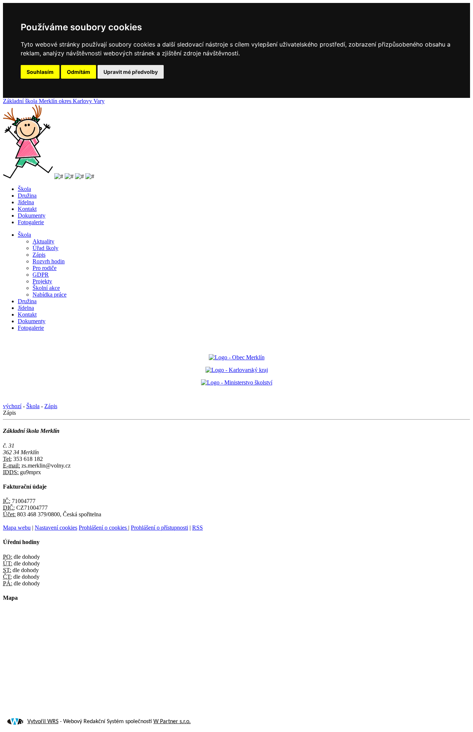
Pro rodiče (45, 268)
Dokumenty (31, 215)
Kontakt (27, 209)
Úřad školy (45, 248)
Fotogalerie (31, 222)
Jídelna (26, 202)
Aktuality (43, 241)
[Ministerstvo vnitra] (237, 357)
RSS (197, 527)
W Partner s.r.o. (172, 722)
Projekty (42, 281)
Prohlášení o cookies (103, 527)
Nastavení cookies (56, 527)
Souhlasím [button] (40, 72)
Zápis (39, 255)
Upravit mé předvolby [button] (130, 72)
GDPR (41, 274)
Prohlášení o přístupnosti (159, 527)
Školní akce (46, 288)
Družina (27, 195)
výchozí (12, 406)
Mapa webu (17, 527)
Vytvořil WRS (42, 722)
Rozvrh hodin (49, 261)
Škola (24, 189)
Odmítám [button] (78, 72)
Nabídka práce (50, 294)
